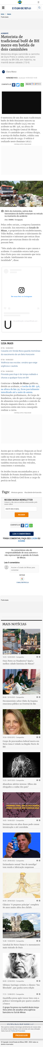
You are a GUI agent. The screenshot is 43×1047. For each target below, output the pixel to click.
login (34, 538)
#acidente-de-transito (33, 492)
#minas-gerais (17, 492)
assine (21, 540)
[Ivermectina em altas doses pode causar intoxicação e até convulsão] (21, 805)
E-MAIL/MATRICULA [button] (23, 582)
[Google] (22, 578)
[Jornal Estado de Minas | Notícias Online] (21, 8)
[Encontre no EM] (39, 7)
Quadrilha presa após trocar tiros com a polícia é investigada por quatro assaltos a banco (21, 1001)
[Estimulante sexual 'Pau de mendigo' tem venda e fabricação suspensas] (21, 845)
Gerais (9, 14)
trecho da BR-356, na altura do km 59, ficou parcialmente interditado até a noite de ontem (20, 389)
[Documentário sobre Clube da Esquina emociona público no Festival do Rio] (21, 681)
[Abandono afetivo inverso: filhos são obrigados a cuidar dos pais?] (21, 765)
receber (21, 515)
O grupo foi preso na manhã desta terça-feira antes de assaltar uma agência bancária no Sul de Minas (21, 1010)
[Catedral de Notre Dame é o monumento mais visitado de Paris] (21, 925)
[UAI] (20, 2)
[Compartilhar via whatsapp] (22, 85)
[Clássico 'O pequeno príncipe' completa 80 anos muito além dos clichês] (21, 885)
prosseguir (21, 1035)
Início (2, 14)
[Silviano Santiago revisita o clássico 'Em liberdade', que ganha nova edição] (21, 965)
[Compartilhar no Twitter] (18, 85)
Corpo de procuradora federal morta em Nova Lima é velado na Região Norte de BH (21, 744)
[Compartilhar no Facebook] (13, 85)
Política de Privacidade (18, 1031)
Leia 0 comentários (21, 534)
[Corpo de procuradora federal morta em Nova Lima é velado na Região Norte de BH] (21, 722)
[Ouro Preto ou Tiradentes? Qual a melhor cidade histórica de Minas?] (21, 641)
